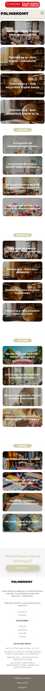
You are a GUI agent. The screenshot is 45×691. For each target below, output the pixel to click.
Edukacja (22, 235)
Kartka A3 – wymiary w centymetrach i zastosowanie (22, 502)
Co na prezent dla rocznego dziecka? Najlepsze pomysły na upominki (22, 165)
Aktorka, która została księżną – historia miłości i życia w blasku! (22, 417)
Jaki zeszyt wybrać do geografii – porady (22, 523)
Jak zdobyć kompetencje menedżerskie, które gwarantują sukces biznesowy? (22, 32)
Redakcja (22, 612)
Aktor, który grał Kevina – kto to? (22, 648)
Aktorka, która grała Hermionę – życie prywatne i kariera (22, 376)
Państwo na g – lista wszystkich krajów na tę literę (23, 111)
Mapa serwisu (22, 683)
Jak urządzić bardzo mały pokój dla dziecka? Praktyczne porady (22, 186)
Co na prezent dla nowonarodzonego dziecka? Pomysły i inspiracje (23, 145)
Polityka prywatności (22, 678)
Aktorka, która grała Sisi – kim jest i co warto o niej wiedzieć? (22, 397)
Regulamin (22, 687)
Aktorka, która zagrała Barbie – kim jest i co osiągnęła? (22, 355)
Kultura (22, 340)
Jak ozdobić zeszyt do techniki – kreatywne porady (22, 481)
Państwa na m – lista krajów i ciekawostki (22, 59)
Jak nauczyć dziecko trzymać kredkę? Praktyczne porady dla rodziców (22, 653)
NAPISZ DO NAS (22, 568)
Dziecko (22, 129)
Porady (22, 445)
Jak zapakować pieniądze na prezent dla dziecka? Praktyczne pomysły (22, 207)
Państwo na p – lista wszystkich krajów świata (22, 85)
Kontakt (22, 615)
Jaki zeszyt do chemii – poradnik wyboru (22, 460)
